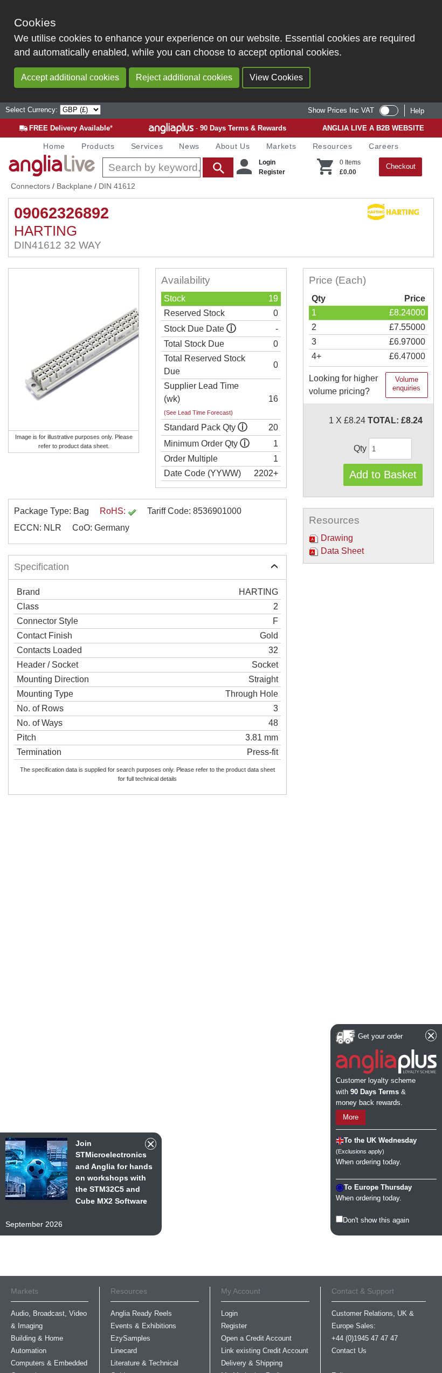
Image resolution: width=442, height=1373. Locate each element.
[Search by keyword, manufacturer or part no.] (166, 167)
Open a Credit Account (256, 1338)
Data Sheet (341, 550)
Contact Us (349, 1351)
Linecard (123, 1351)
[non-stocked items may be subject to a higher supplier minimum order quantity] (242, 427)
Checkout (401, 166)
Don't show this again (376, 1220)
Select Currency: (32, 110)
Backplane (74, 186)
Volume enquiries (406, 383)
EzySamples (130, 1338)
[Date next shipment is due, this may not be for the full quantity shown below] (231, 328)
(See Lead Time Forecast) (198, 412)
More (350, 1117)
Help (417, 111)
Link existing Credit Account (264, 1351)
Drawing (336, 538)
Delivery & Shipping (251, 1363)
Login (267, 162)
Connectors (30, 186)
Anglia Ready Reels (141, 1313)
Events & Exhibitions (143, 1326)
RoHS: (114, 511)
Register (272, 172)
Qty (361, 448)
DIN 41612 (117, 186)
